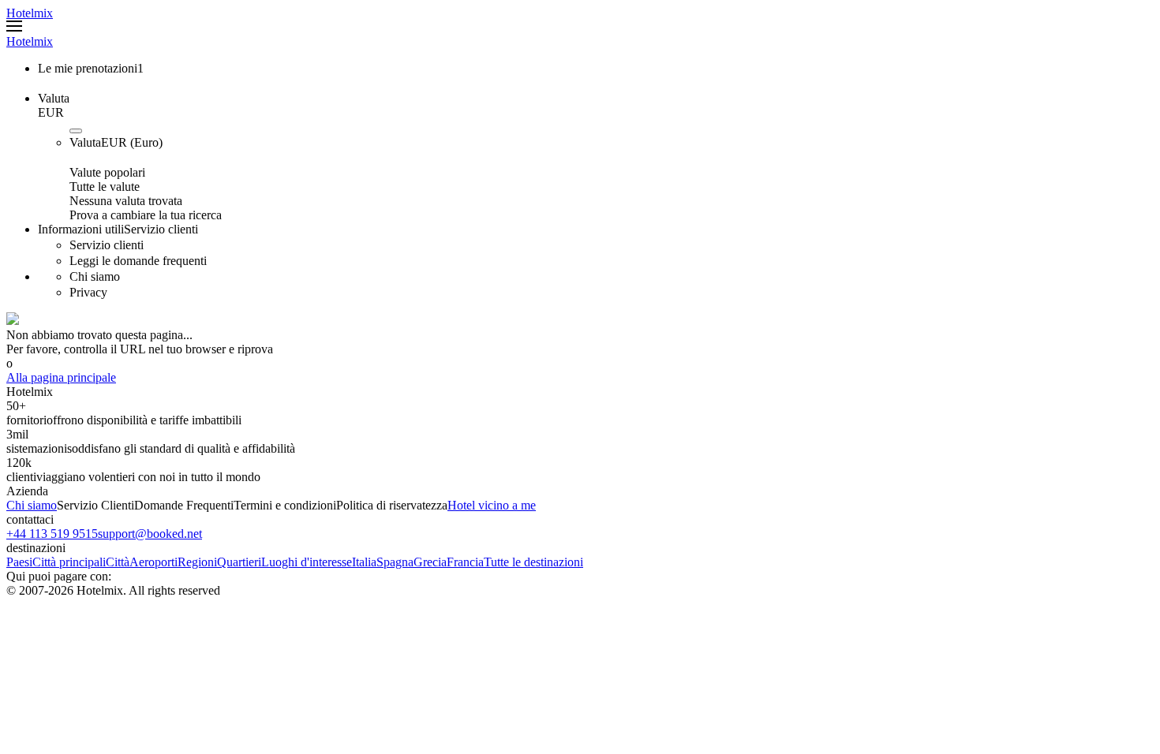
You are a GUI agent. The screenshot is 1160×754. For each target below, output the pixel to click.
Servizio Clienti (95, 505)
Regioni (197, 562)
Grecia (430, 562)
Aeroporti (153, 562)
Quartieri (239, 562)
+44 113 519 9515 (52, 533)
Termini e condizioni (285, 505)
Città (117, 562)
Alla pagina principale (61, 377)
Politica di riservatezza (391, 505)
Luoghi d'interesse (306, 562)
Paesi (19, 562)
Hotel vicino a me (491, 505)
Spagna (394, 562)
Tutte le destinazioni (533, 562)
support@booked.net (150, 533)
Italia (364, 562)
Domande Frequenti (184, 505)
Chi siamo (31, 505)
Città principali (69, 562)
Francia (465, 562)
